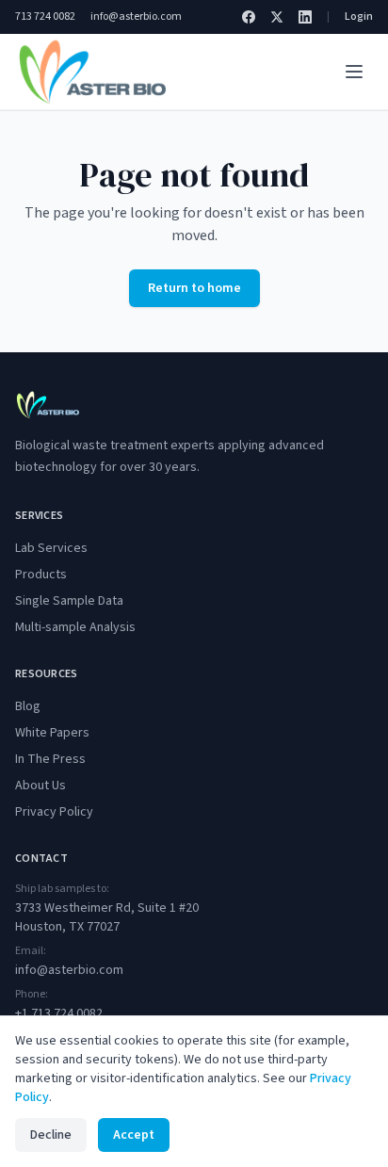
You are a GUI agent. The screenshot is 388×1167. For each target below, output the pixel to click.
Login (359, 16)
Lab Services (51, 548)
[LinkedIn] (305, 17)
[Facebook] (248, 17)
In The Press (50, 759)
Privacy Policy (54, 811)
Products (41, 574)
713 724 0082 (45, 16)
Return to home (194, 288)
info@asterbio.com (136, 16)
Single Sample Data (69, 601)
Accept (133, 1135)
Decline (51, 1135)
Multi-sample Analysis (75, 627)
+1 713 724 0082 (59, 1013)
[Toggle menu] (354, 71)
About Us (40, 785)
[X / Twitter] (276, 17)
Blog (27, 706)
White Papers (52, 732)
